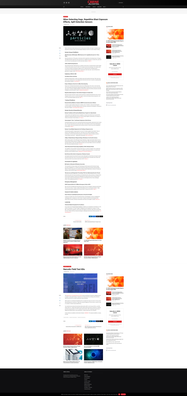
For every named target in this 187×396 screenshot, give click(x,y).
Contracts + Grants (67, 266)
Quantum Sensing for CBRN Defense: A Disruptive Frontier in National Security (93, 362)
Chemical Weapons (87, 376)
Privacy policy (123, 394)
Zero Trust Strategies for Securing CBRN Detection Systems (117, 56)
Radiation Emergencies (88, 384)
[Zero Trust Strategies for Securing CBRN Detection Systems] (108, 57)
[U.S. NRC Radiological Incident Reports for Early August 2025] (93, 233)
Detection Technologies (73, 317)
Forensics (85, 379)
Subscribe (121, 2)
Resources (88, 6)
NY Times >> (81, 117)
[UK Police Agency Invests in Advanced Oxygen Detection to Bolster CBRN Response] (93, 250)
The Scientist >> (77, 81)
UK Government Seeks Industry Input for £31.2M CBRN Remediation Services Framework (72, 257)
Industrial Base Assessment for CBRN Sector (73, 326)
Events (94, 6)
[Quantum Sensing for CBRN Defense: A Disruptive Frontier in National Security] (93, 354)
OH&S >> (95, 189)
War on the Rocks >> (89, 135)
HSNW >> (90, 60)
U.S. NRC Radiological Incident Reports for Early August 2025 (92, 241)
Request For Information (81, 317)
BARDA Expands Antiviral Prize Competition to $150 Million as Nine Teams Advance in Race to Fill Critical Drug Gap (114, 89)
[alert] (115, 105)
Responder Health (87, 385)
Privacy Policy (114, 77)
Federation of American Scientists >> (85, 151)
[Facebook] (60, 51)
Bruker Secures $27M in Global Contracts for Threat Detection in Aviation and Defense (71, 362)
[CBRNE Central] (93, 2)
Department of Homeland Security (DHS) (74, 295)
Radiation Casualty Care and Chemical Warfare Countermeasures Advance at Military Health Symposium (71, 241)
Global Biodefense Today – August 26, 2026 (113, 341)
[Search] (123, 7)
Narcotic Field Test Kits (77, 221)
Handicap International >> (84, 90)
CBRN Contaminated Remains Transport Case (93, 221)
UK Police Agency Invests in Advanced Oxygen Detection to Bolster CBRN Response (92, 257)
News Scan (65, 16)
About (104, 6)
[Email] (60, 58)
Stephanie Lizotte (66, 24)
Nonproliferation (87, 382)
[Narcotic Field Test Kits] (80, 292)
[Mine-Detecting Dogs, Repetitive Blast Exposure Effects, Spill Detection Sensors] (80, 45)
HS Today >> (80, 179)
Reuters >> (86, 158)
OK (119, 394)
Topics (81, 6)
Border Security (66, 317)
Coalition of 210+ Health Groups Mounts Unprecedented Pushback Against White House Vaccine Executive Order (113, 98)
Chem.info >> (97, 199)
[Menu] (64, 7)
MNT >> (81, 97)
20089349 (86, 312)
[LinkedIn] (60, 53)
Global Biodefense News (112, 82)
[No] (185, 394)
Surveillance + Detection (88, 387)
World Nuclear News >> (80, 71)
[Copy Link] (60, 56)
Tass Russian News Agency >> (78, 107)
